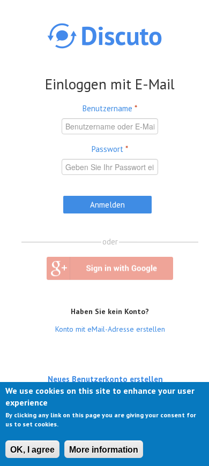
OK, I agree (32, 449)
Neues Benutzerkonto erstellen (105, 378)
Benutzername (110, 108)
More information (103, 449)
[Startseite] (104, 35)
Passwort (110, 149)
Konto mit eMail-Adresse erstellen (110, 329)
